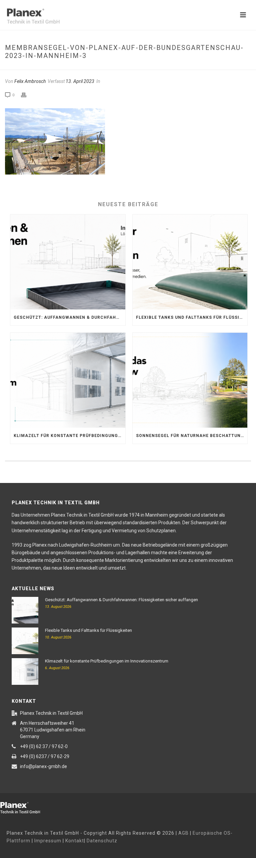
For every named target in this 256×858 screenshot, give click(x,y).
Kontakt (74, 840)
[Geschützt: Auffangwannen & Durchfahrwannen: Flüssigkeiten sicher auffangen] (67, 261)
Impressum (47, 840)
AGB (183, 833)
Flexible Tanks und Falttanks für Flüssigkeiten (192, 317)
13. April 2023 (80, 81)
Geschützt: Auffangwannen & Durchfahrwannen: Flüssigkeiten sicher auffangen (69, 317)
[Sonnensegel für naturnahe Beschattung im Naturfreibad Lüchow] (190, 380)
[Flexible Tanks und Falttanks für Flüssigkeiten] (190, 261)
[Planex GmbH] (25, 806)
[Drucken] (27, 95)
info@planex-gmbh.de (43, 766)
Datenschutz (102, 840)
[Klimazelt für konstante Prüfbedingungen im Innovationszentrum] (67, 380)
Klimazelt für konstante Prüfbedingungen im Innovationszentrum (69, 435)
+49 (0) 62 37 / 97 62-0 (44, 746)
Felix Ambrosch (30, 81)
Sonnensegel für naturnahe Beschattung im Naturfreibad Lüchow (192, 435)
